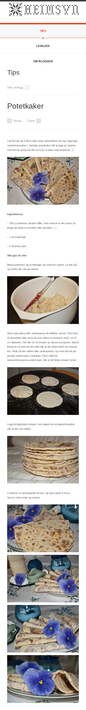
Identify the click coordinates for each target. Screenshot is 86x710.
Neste (17, 121)
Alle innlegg (15, 87)
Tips (43, 31)
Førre (31, 121)
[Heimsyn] (43, 11)
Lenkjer (43, 46)
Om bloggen (43, 61)
